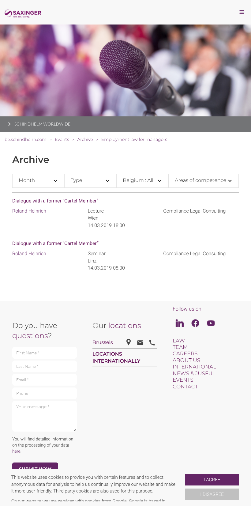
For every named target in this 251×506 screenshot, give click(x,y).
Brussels (102, 343)
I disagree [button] (211, 494)
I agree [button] (212, 479)
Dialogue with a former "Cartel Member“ (55, 201)
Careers (185, 354)
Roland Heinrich (29, 211)
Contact (185, 387)
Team (180, 347)
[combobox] (38, 180)
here (16, 451)
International (194, 367)
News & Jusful (194, 374)
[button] (183, 487)
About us (186, 360)
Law (179, 341)
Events (183, 380)
